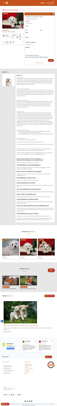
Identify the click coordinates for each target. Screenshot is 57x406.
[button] (20, 346)
